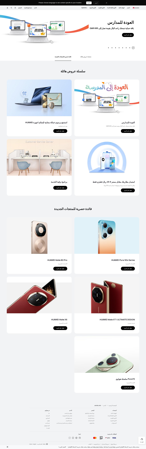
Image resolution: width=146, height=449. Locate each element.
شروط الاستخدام (105, 444)
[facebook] (80, 438)
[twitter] (76, 438)
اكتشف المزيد (62, 447)
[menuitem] (128, 7)
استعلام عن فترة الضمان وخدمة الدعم (64, 423)
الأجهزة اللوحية (101, 7)
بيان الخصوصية (97, 444)
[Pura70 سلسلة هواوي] (106, 355)
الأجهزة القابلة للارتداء (111, 7)
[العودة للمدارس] (106, 98)
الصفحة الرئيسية (113, 405)
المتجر (128, 7)
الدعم (35, 7)
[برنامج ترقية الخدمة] (39, 157)
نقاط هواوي (92, 423)
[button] (15, 7)
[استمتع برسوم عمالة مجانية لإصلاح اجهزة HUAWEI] (39, 98)
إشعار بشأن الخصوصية (67, 415)
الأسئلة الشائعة (91, 420)
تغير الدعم (47, 423)
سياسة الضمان (69, 420)
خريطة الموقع (114, 444)
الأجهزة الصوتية (93, 7)
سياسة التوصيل (91, 415)
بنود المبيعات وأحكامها (89, 413)
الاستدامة (48, 415)
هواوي (48, 420)
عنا (49, 413)
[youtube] (73, 438)
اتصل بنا (48, 428)
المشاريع (48, 418)
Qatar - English (32, 444)
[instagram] (70, 438)
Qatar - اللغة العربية (41, 444)
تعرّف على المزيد (128, 35)
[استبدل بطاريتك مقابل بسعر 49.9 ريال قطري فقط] (106, 157)
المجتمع (20, 7)
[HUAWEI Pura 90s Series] (106, 236)
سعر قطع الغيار (69, 418)
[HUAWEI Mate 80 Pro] (39, 236)
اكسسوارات (114, 423)
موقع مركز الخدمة (68, 413)
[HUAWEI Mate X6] (39, 295)
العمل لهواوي (47, 425)
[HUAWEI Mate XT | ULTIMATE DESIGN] (106, 295)
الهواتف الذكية (121, 7)
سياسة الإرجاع (91, 418)
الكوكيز (90, 444)
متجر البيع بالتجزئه (28, 7)
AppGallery (84, 7)
